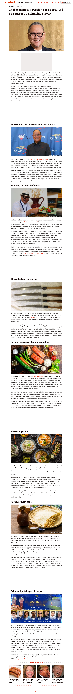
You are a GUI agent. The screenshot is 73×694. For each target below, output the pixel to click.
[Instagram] (47, 2)
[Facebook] (38, 2)
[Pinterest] (50, 2)
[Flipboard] (53, 2)
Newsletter (67, 2)
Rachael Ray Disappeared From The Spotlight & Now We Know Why (29, 681)
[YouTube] (41, 2)
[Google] (55, 2)
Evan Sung (61, 49)
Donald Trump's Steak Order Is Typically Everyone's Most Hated (57, 681)
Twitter (60, 309)
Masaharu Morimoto (42, 159)
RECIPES (20, 2)
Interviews (19, 6)
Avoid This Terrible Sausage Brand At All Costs (14, 681)
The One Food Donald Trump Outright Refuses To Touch (43, 681)
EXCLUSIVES (28, 2)
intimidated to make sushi (30, 222)
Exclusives (11, 6)
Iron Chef (32, 159)
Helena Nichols (13, 17)
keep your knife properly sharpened (33, 253)
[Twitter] (44, 2)
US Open (60, 621)
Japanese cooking (38, 376)
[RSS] (58, 2)
